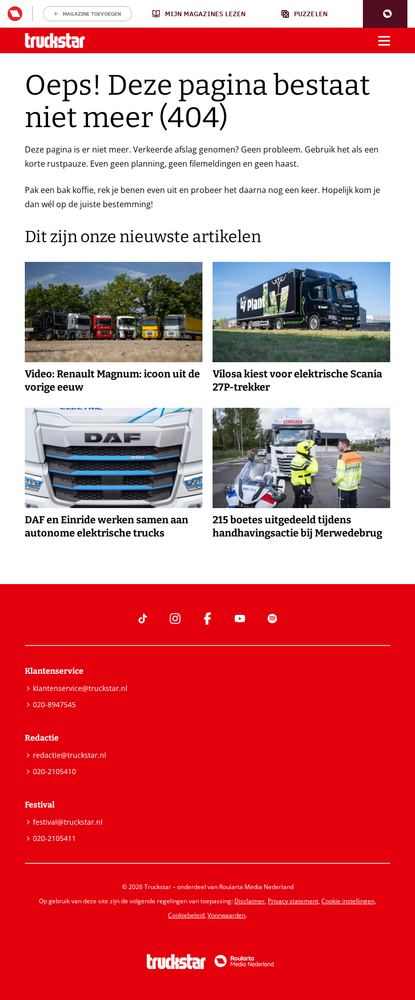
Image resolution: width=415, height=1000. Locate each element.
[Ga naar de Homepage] (55, 41)
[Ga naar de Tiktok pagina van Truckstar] (143, 618)
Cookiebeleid (186, 915)
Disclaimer (249, 901)
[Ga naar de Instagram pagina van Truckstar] (175, 618)
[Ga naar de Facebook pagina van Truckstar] (207, 618)
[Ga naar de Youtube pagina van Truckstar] (240, 618)
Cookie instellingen (348, 901)
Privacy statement (293, 901)
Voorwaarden (226, 915)
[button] (385, 14)
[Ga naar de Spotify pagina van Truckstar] (272, 618)
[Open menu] (384, 40)
